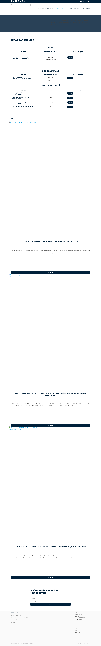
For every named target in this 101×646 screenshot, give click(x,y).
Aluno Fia (87, 1)
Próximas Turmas (61, 8)
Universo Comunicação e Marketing (25, 643)
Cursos (52, 8)
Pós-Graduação (82, 619)
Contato (88, 8)
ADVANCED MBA (82, 617)
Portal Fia (81, 1)
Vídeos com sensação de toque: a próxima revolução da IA (50, 241)
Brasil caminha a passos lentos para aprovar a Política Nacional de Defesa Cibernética (51, 394)
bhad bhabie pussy (56, 20)
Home (39, 8)
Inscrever (50, 604)
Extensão (80, 621)
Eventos (70, 8)
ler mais (50, 272)
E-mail (31, 601)
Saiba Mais (70, 57)
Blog (83, 8)
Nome (31, 598)
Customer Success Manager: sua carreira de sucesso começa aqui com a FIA (50, 547)
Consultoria (77, 8)
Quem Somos (45, 8)
